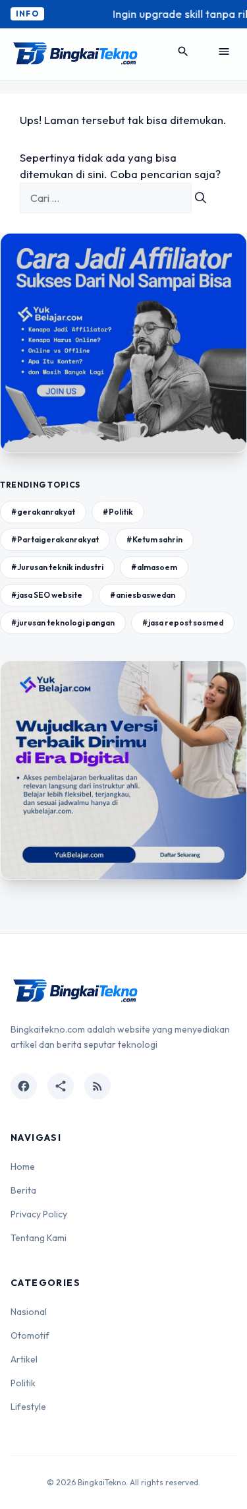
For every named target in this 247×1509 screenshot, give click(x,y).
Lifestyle (28, 1407)
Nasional (29, 1312)
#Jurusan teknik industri (57, 567)
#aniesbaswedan (142, 595)
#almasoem (154, 567)
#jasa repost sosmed (182, 622)
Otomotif (30, 1335)
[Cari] (200, 198)
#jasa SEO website (46, 595)
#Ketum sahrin (154, 539)
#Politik (118, 512)
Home (23, 1166)
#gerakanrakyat (43, 512)
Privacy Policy (39, 1214)
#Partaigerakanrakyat (55, 539)
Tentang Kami (39, 1238)
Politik (23, 1383)
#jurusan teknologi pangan (63, 622)
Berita (23, 1190)
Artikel (24, 1359)
